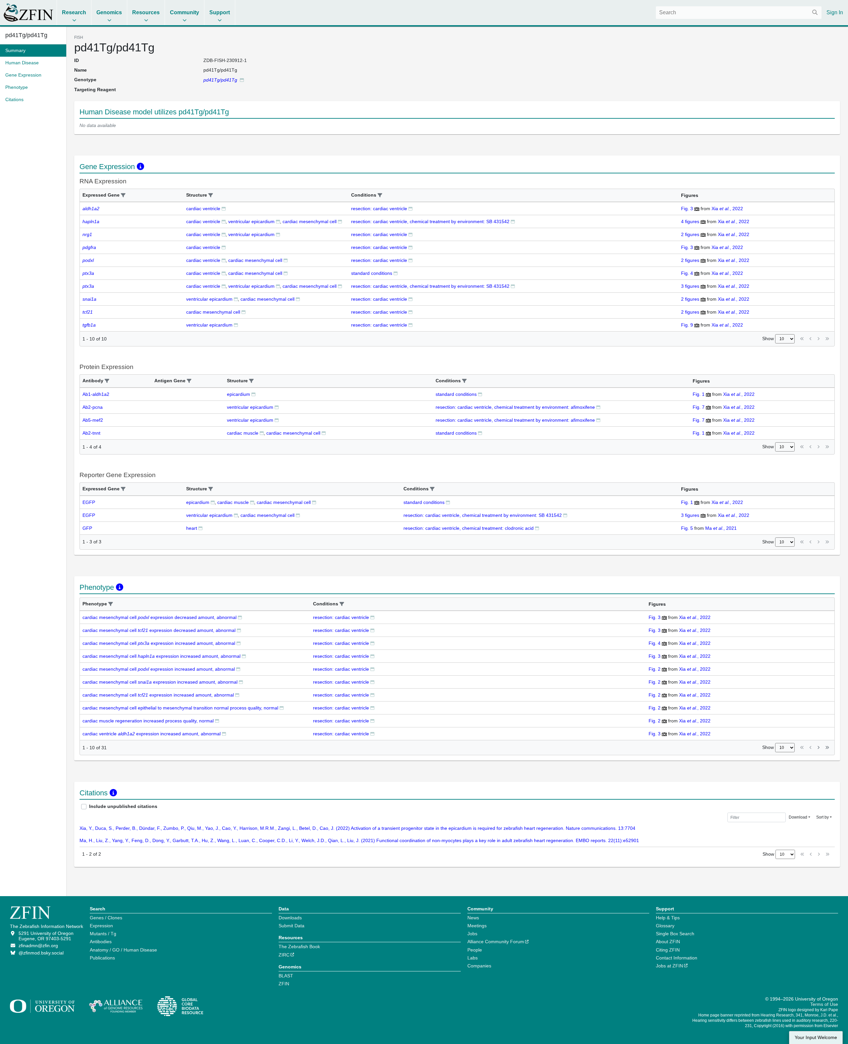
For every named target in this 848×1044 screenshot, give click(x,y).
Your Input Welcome (816, 1037)
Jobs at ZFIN (669, 965)
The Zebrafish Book (299, 946)
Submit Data (291, 925)
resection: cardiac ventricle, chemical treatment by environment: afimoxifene (515, 407)
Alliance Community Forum (495, 941)
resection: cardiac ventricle (379, 208)
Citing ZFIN (668, 949)
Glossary (665, 925)
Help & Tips (668, 917)
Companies (479, 965)
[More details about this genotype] (242, 79)
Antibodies (101, 941)
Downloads (290, 917)
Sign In (834, 12)
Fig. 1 (699, 394)
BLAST (286, 975)
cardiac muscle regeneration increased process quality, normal (148, 720)
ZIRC (284, 954)
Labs (472, 957)
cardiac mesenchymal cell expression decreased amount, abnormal (159, 617)
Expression (101, 925)
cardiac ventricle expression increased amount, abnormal (151, 733)
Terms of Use (824, 1004)
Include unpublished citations (123, 806)
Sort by (822, 817)
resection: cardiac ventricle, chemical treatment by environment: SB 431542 (430, 221)
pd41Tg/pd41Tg (26, 35)
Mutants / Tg (103, 933)
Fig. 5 (687, 528)
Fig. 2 (655, 669)
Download (798, 817)
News (473, 917)
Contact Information (676, 957)
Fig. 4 (687, 273)
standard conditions (371, 273)
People (474, 949)
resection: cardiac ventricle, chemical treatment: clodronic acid (468, 528)
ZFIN (284, 983)
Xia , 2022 (727, 208)
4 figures (690, 221)
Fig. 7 (699, 407)
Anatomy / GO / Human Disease (123, 949)
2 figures (690, 234)
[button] (123, 195)
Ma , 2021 (721, 528)
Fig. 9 (687, 325)
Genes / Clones (106, 917)
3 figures (690, 286)
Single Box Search (675, 933)
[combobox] (739, 12)
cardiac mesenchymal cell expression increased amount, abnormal (158, 643)
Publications (102, 957)
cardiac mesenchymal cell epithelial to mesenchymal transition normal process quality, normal (180, 707)
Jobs (472, 933)
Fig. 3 (687, 208)
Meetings (477, 925)
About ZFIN (668, 941)
